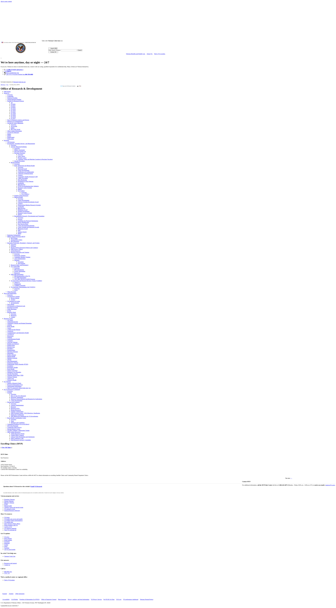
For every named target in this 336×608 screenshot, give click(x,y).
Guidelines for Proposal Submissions (28, 221)
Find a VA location (9, 580)
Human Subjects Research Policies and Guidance (24, 247)
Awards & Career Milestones (15, 123)
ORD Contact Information (14, 131)
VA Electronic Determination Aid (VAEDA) (23, 287)
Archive (13, 299)
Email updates (8, 540)
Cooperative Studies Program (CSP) (28, 176)
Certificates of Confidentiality (26, 172)
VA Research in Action (13, 301)
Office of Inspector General (48, 599)
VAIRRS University (19, 285)
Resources (17, 273)
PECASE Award (15, 129)
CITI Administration (19, 258)
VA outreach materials (10, 528)
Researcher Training (19, 255)
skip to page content (6, 1)
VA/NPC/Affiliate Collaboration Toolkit (18, 430)
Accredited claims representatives (13, 520)
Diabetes (9, 337)
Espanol (4, 593)
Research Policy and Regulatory (20, 265)
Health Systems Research (21, 195)
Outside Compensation (17, 411)
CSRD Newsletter (23, 178)
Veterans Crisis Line (9, 556)
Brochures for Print (12, 307)
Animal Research (15, 251)
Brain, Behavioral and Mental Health (24, 165)
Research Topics (8, 318)
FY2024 (13, 107)
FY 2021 (13, 112)
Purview (20, 219)
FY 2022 (13, 110)
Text (7, 71)
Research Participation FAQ (15, 385)
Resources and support (10, 563)
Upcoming (21, 262)
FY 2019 (13, 115)
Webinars (16, 260)
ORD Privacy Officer (17, 249)
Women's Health (11, 380)
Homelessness (11, 350)
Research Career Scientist (25, 187)
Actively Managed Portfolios (19, 146)
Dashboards (17, 284)
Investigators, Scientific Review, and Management (21, 143)
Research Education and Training (20, 252)
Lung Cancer (21, 156)
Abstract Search (22, 232)
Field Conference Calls (17, 438)
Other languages (19, 593)
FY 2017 (13, 118)
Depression (10, 336)
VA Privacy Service (96, 599)
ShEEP (20, 189)
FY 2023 (13, 109)
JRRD (19, 233)
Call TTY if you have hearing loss (19, 74)
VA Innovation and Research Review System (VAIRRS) (26, 280)
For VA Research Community (12, 389)
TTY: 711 (7, 573)
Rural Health (10, 369)
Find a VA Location (159, 54)
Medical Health (18, 197)
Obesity (9, 359)
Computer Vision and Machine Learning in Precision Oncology (35, 159)
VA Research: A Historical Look (16, 306)
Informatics (10, 353)
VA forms (7, 517)
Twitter (6, 545)
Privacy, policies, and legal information (78, 599)
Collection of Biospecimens (25, 173)
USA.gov (118, 599)
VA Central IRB (15, 266)
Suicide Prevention (19, 161)
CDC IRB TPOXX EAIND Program (24, 279)
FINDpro (13, 246)
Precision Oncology (19, 153)
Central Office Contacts (17, 435)
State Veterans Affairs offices (12, 523)
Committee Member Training (22, 257)
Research (13, 407)
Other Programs (11, 292)
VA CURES (21, 191)
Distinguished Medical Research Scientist (29, 205)
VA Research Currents (13, 296)
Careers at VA (8, 527)
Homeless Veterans (9, 499)
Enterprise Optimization (13, 235)
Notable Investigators (23, 211)
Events (9, 310)
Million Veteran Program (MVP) (16, 236)
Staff (19, 230)
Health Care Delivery (13, 344)
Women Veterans (9, 501)
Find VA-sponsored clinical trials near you (19, 388)
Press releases (8, 538)
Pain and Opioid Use (20, 151)
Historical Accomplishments (15, 121)
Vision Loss (10, 378)
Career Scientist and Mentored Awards (28, 227)
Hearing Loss (11, 347)
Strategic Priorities (12, 98)
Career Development (23, 170)
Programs (6, 140)
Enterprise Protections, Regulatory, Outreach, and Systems (23, 243)
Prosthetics (10, 366)
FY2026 (13, 104)
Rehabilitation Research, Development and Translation (29, 216)
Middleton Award (22, 210)
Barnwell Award (22, 169)
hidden (13, 128)
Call (14, 69)
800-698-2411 (8, 571)
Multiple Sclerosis (12, 358)
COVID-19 (10, 334)
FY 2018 (13, 117)
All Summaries (15, 303)
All (12, 102)
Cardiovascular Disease (13, 329)
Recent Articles (15, 298)
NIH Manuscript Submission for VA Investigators (24, 416)
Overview (10, 94)
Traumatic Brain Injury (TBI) (15, 375)
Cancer (9, 328)
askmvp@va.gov (330, 485)
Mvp (7, 84)
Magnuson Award (23, 228)
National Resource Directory (12, 510)
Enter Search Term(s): (54, 50)
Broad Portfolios (15, 162)
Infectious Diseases (12, 351)
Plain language (62, 599)
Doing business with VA (11, 525)
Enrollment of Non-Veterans (25, 181)
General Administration (17, 405)
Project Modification (23, 222)
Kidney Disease (11, 355)
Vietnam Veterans (12, 377)
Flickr (5, 546)
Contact (13, 317)
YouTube (6, 548)
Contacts (20, 175)
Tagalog (11, 593)
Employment (10, 137)
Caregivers (10, 331)
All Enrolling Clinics (16, 240)
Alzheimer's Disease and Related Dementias (19, 323)
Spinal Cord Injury (12, 370)
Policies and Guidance (13, 402)
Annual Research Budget (14, 99)
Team (12, 421)
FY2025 (13, 106)
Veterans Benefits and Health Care (135, 54)
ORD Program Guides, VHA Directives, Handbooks (25, 413)
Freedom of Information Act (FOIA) (30, 599)
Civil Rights (14, 599)
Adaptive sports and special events (13, 507)
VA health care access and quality (13, 519)
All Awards (14, 126)
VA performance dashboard (130, 599)
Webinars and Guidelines (18, 422)
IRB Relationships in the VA (22, 276)
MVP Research (15, 241)
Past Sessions (21, 263)
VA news (6, 537)
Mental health (8, 506)
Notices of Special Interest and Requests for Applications (26, 399)
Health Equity (11, 345)
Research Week (11, 312)
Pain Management (12, 361)
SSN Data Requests (12, 426)
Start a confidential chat (12, 73)
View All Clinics (6, 447)
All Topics (10, 320)
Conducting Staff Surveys (14, 427)
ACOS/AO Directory (13, 132)
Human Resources (16, 410)
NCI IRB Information (20, 277)
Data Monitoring (22, 180)
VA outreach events (9, 509)
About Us (6, 93)
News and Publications (10, 293)
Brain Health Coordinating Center (16, 418)
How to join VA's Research (18, 396)
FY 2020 (13, 113)
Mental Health (11, 356)
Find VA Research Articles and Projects (18, 120)
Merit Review (21, 184)
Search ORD (53, 48)
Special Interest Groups (13, 429)
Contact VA (53, 52)
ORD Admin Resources (13, 432)
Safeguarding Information (14, 386)
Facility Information (19, 271)
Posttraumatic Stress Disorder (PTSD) (17, 364)
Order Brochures (12, 309)
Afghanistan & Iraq (12, 321)
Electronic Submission (17, 397)
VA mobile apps (8, 522)
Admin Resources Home (17, 433)
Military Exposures (19, 150)
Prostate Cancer (22, 158)
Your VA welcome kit (10, 530)
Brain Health (10, 326)
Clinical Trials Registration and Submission (23, 437)
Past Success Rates (23, 224)
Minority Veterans (9, 502)
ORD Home (3, 84)
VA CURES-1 (25, 194)
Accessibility (6, 599)
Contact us (7, 565)
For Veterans (7, 381)
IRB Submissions (19, 269)
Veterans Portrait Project (146, 599)
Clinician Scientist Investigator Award (28, 202)
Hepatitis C (10, 348)
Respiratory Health (12, 367)
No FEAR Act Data (108, 599)
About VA (150, 54)
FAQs (16, 290)
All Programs (11, 142)
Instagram (7, 543)
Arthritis (9, 325)
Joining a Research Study (14, 383)
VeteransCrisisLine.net (19, 82)
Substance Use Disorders (14, 372)
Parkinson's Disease (12, 362)
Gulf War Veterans (12, 342)
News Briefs (10, 304)
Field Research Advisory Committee (21, 440)
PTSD (6, 504)
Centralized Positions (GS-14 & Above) (18, 424)
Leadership (10, 96)
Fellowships (10, 139)
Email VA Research (36, 486)
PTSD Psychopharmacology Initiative (28, 186)
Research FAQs (15, 408)
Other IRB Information (17, 274)
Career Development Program (26, 225)
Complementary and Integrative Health (18, 333)
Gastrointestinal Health (13, 339)
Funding (9, 392)
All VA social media (9, 549)
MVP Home (14, 238)
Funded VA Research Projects (15, 101)
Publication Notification (17, 414)
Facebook (7, 541)
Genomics (10, 340)
